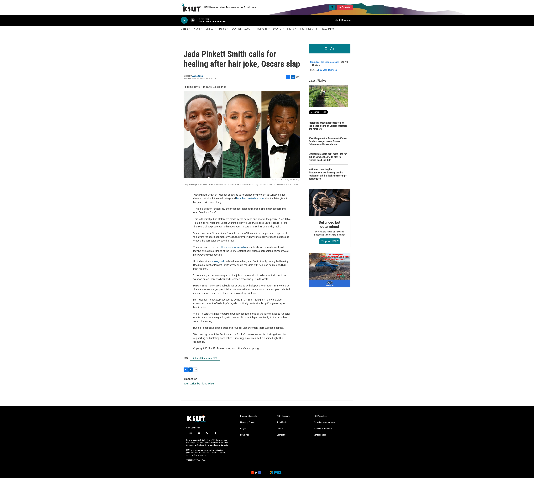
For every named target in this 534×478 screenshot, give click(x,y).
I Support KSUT (329, 241)
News (197, 29)
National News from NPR (205, 358)
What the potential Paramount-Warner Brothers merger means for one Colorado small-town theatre (328, 141)
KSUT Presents (308, 29)
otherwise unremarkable (233, 247)
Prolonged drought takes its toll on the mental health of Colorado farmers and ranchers (328, 125)
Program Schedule (248, 416)
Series (209, 29)
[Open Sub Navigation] (190, 29)
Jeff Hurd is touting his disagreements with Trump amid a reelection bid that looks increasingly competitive (328, 174)
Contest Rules (320, 435)
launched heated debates (250, 198)
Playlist (243, 429)
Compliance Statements (324, 422)
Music (222, 29)
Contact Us (281, 435)
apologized (218, 261)
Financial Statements (323, 429)
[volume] (192, 20)
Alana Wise (197, 75)
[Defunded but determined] (329, 202)
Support (262, 29)
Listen (184, 29)
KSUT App (292, 29)
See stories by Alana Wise (199, 383)
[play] (184, 20)
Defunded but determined (330, 224)
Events (277, 29)
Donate (346, 7)
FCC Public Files (320, 416)
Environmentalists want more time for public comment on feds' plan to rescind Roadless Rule (328, 156)
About (247, 29)
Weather (237, 29)
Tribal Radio (327, 29)
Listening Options (247, 422)
